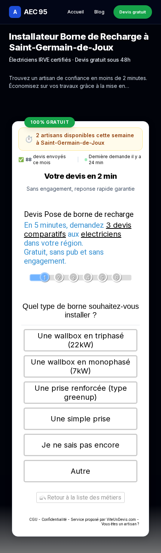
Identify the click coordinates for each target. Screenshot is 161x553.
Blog (99, 12)
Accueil (75, 12)
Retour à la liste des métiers (83, 497)
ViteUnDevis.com (121, 519)
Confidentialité (54, 519)
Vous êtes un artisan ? (120, 524)
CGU (33, 519)
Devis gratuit (132, 12)
